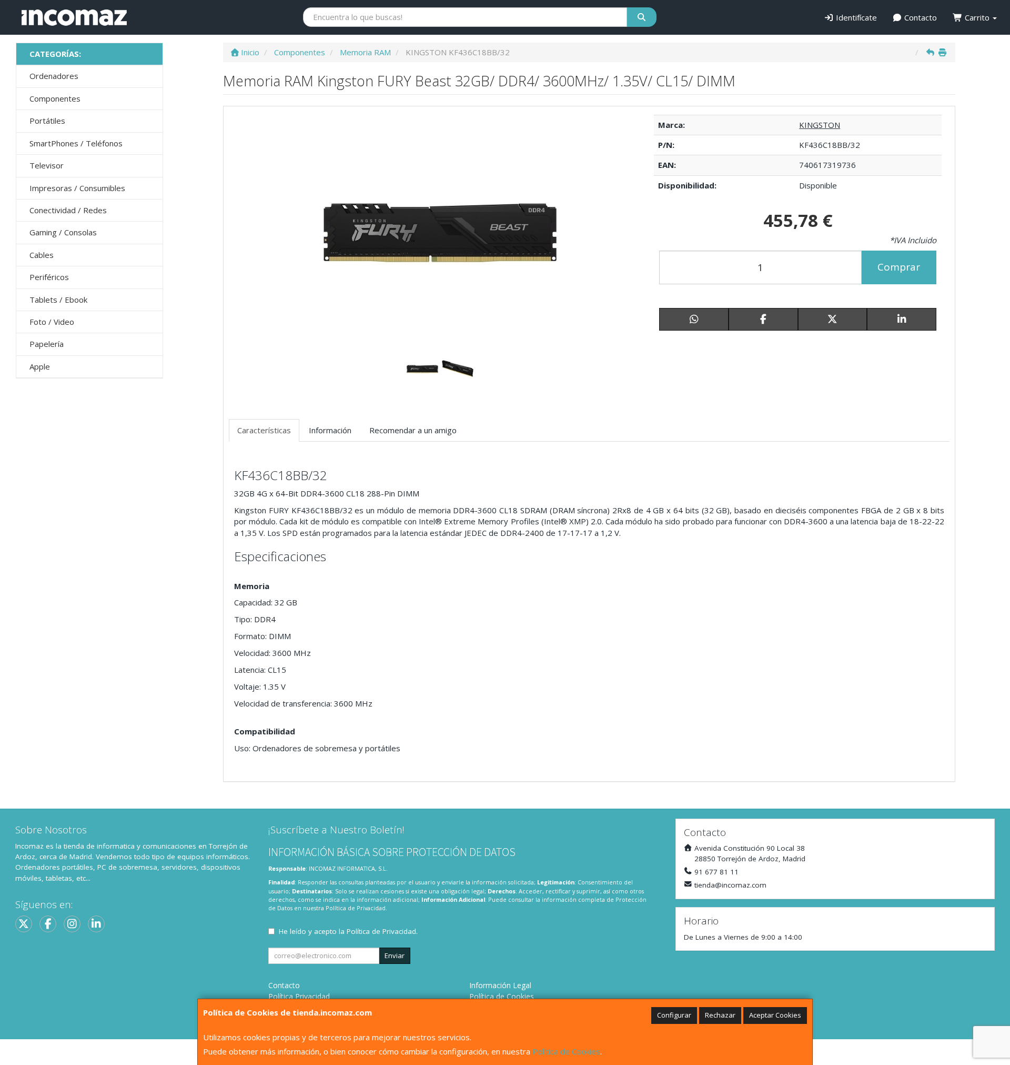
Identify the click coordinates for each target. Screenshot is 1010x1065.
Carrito (977, 17)
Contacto (919, 17)
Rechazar (720, 1015)
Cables (41, 255)
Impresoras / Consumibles (77, 188)
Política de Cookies (566, 1051)
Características (264, 430)
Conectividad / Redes (68, 210)
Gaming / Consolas (63, 232)
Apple (39, 366)
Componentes (54, 98)
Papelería (46, 344)
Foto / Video (51, 321)
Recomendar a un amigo (413, 430)
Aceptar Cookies (775, 1015)
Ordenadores (53, 76)
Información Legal (500, 985)
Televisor (46, 165)
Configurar (674, 1015)
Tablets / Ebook (58, 299)
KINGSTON (819, 125)
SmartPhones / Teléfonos (76, 143)
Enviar (395, 955)
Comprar (898, 267)
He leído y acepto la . (348, 931)
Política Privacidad (299, 996)
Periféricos (49, 277)
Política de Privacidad (356, 908)
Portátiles (47, 120)
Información (330, 430)
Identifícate (855, 17)
